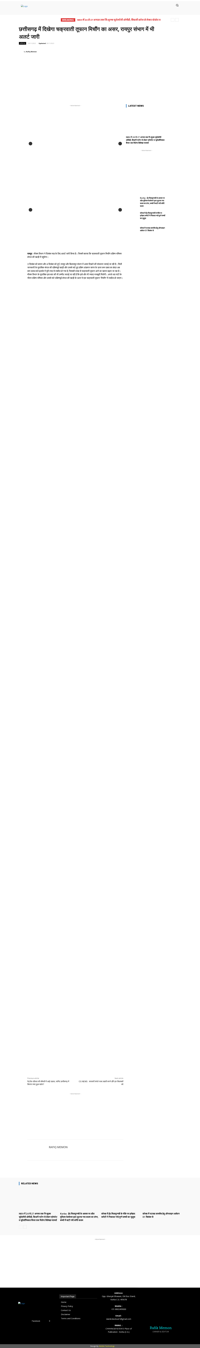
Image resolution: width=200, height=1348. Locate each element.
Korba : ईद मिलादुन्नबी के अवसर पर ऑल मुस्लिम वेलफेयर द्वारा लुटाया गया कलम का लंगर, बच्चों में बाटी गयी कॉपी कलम (79, 1217)
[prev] (172, 20)
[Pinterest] (118, 51)
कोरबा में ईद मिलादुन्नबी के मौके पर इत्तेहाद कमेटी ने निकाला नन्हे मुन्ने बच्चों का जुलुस (152, 215)
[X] (112, 51)
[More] (137, 51)
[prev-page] (20, 1227)
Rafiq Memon (31, 52)
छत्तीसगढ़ (22, 43)
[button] (177, 5)
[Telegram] (130, 51)
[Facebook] (105, 51)
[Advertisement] (100, 78)
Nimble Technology (107, 1346)
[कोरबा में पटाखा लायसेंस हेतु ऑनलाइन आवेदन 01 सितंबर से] (132, 232)
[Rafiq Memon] (21, 52)
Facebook (36, 1321)
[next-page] (25, 1227)
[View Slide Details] (78, 386)
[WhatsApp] (124, 51)
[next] (177, 20)
